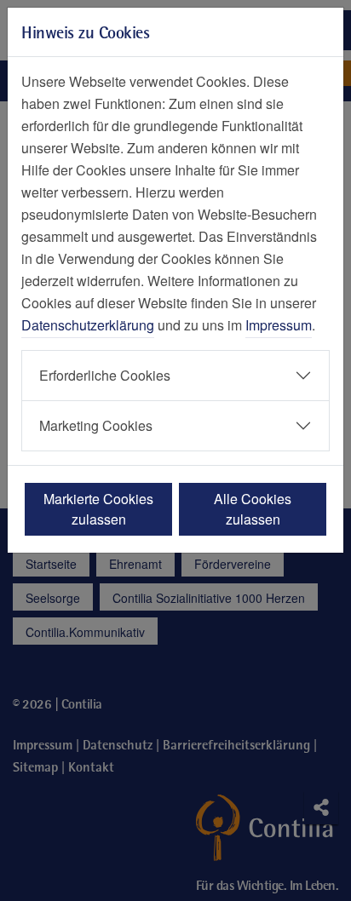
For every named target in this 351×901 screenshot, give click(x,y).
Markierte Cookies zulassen (98, 509)
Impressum (278, 325)
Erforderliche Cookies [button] (104, 375)
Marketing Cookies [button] (95, 425)
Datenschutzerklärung (87, 325)
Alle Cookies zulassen (252, 509)
